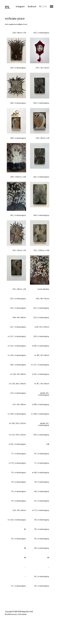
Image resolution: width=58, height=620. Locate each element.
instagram (20, 6)
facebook (32, 6)
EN (45, 6)
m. (7, 7)
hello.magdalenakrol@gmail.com (16, 24)
